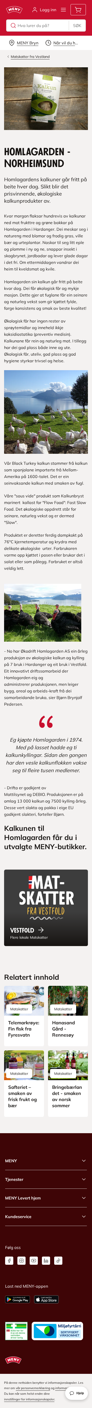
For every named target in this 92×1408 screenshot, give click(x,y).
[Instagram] (21, 1261)
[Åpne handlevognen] (78, 9)
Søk (77, 25)
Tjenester (14, 1179)
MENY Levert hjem (23, 1197)
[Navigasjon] (63, 10)
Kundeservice (18, 1216)
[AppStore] (46, 1299)
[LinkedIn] (46, 1261)
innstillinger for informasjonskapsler (29, 1399)
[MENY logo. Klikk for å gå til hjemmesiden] (14, 9)
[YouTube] (34, 1261)
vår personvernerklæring (33, 1388)
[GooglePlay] (17, 1299)
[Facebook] (9, 1261)
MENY (11, 1160)
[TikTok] (58, 1261)
